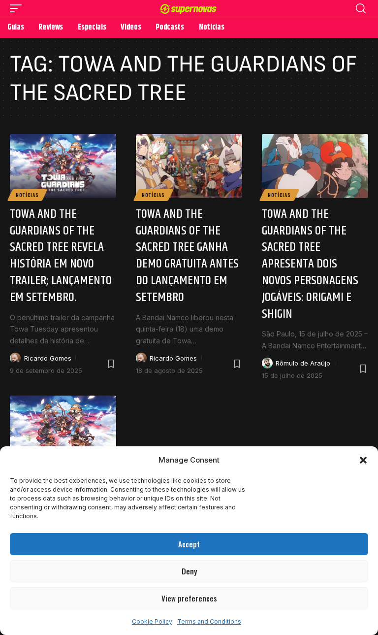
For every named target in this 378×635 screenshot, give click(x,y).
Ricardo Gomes (47, 358)
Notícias (27, 195)
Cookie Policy (152, 621)
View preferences (189, 598)
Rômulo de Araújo (303, 363)
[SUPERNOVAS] (189, 8)
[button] (363, 460)
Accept (189, 543)
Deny (189, 571)
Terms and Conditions (209, 621)
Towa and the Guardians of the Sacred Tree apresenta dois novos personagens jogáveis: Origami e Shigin (310, 264)
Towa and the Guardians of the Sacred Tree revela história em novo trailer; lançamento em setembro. (61, 255)
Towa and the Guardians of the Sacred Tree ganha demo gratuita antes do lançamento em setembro (187, 255)
